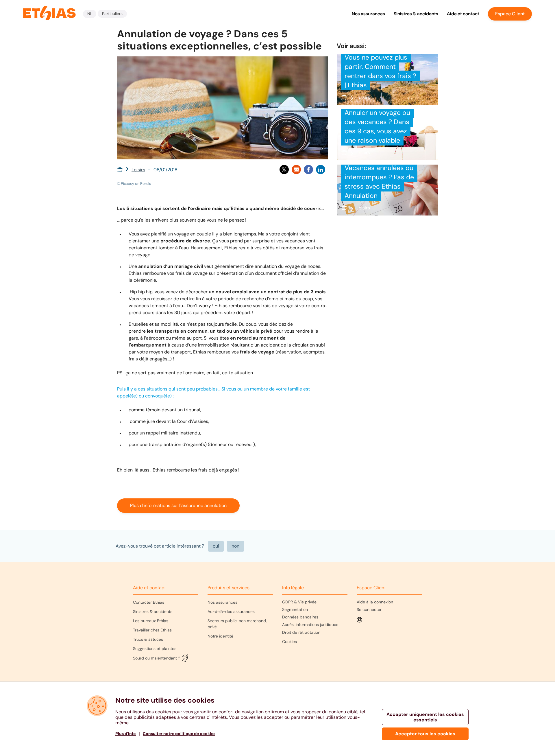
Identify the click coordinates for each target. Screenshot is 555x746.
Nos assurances (368, 14)
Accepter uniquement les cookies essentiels (425, 717)
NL (89, 13)
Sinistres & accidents (416, 14)
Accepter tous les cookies (425, 734)
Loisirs (138, 169)
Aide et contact (463, 14)
